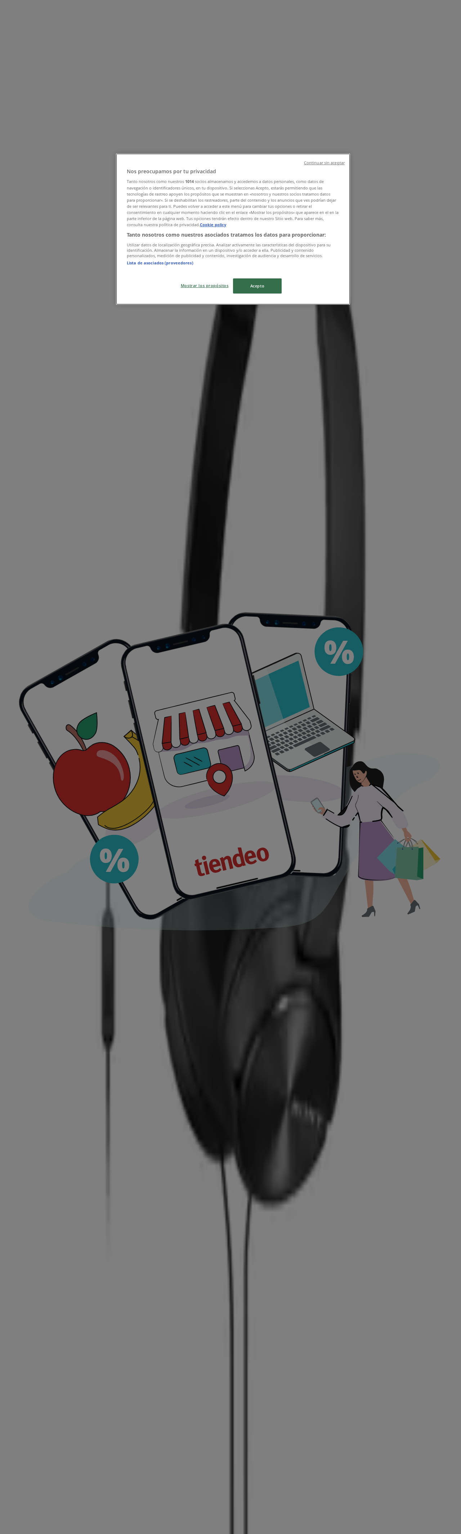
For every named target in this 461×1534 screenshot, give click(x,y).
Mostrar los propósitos (205, 285)
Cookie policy (213, 224)
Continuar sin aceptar (324, 162)
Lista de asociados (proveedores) (160, 262)
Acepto (257, 286)
